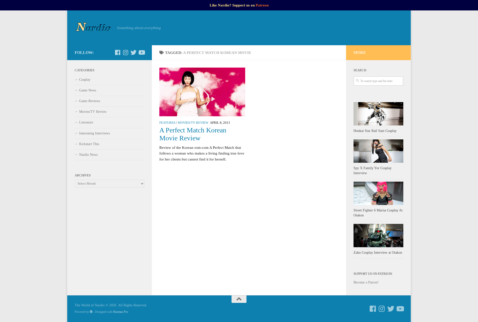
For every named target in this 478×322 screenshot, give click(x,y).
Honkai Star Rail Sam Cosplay (375, 131)
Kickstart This (89, 144)
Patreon (262, 5)
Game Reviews (89, 101)
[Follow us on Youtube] (141, 52)
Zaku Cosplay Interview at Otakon (378, 252)
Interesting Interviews (94, 133)
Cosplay (84, 79)
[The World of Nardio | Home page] (93, 27)
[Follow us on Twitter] (133, 52)
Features (167, 122)
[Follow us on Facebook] (117, 52)
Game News (87, 90)
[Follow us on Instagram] (125, 52)
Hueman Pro (120, 312)
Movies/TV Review (193, 122)
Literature (86, 122)
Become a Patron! (366, 282)
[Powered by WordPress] (91, 311)
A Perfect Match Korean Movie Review (192, 134)
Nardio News (88, 155)
